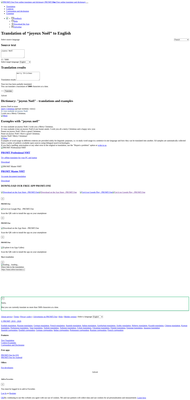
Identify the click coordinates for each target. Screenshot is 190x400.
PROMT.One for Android (11, 357)
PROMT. (65, 2)
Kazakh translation (156, 325)
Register (12, 393)
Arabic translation (123, 325)
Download (5, 162)
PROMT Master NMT (13, 171)
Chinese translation (172, 325)
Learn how (141, 398)
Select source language (10, 39)
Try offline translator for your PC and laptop (19, 158)
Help (16, 21)
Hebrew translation (139, 325)
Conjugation (17, 11)
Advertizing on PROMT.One (45, 317)
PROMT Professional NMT (15, 152)
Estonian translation (135, 328)
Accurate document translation (13, 176)
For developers (7, 368)
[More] (4, 138)
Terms (16, 317)
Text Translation (7, 340)
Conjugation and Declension (12, 345)
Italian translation (89, 325)
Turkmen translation (68, 328)
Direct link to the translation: (12, 267)
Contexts (9, 9)
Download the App (21, 24)
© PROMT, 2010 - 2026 (11, 321)
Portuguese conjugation (79, 330)
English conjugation (27, 330)
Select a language (85, 317)
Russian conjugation (98, 330)
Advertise (18, 27)
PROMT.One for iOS (10, 355)
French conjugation (115, 330)
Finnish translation (118, 328)
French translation (57, 325)
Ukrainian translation (100, 328)
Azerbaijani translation (106, 325)
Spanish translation (73, 325)
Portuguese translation (19, 328)
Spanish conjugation (9, 330)
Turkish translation (51, 328)
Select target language (10, 62)
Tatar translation (36, 328)
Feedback (18, 18)
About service (6, 317)
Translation (10, 6)
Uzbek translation (84, 328)
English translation (8, 325)
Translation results (8, 80)
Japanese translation (152, 328)
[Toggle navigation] (87, 2)
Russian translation (25, 325)
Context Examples (8, 343)
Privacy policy (26, 317)
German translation (41, 325)
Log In (4, 393)
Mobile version (70, 317)
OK (2, 398)
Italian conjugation (61, 330)
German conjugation (44, 330)
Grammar (10, 13)
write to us (102, 145)
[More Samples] (4, 116)
